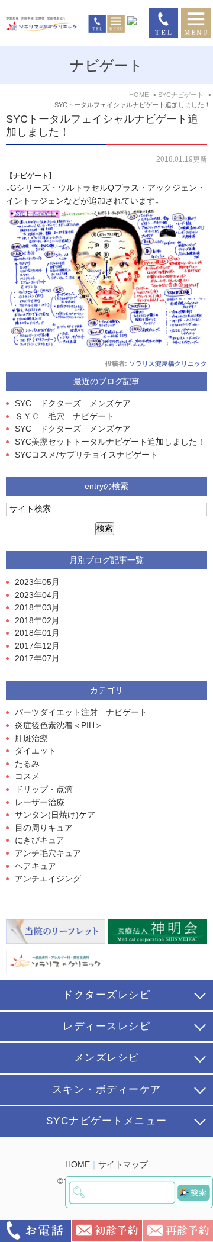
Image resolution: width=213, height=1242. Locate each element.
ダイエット (35, 751)
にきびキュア (39, 840)
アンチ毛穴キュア (48, 853)
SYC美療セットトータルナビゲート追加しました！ (110, 441)
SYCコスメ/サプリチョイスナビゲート (86, 455)
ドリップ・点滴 (44, 789)
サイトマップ (123, 1164)
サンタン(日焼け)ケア (55, 814)
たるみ (27, 764)
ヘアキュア (35, 866)
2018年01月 (37, 633)
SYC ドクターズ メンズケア (73, 403)
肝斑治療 (31, 738)
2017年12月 (37, 646)
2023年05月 (37, 582)
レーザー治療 (39, 802)
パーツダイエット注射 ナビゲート (81, 712)
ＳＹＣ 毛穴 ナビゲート (64, 416)
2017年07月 (37, 658)
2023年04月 (37, 595)
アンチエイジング (48, 878)
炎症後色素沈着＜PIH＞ (59, 725)
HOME (77, 1164)
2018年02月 (37, 620)
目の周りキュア (44, 827)
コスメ (27, 776)
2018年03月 (37, 607)
